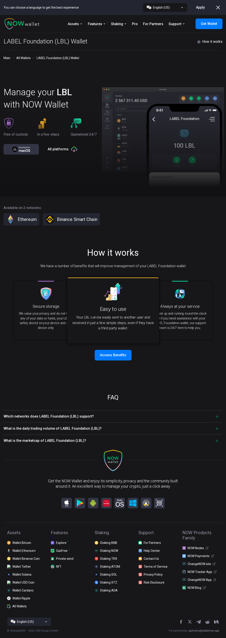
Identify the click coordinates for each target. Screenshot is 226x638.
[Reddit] (207, 622)
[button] (22, 24)
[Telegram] (198, 622)
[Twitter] (189, 622)
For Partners (153, 24)
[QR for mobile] (159, 503)
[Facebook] (181, 622)
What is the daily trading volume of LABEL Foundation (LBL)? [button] (53, 428)
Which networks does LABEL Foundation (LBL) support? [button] (49, 416)
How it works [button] (212, 41)
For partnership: (194, 630)
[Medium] (216, 622)
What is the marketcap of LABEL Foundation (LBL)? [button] (45, 440)
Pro (135, 24)
